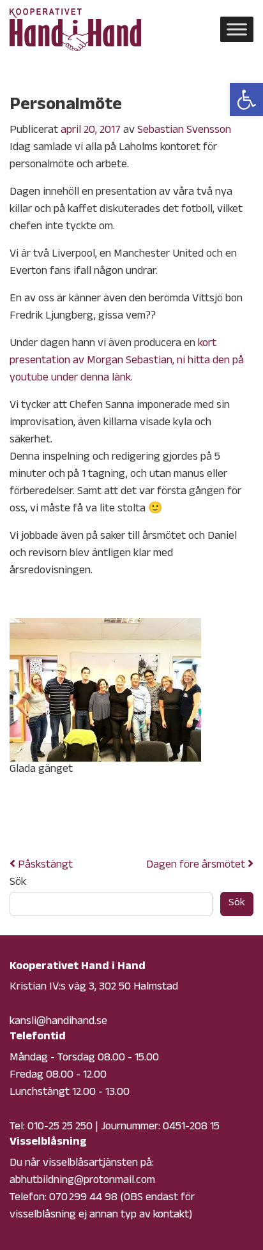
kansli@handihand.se (58, 1022)
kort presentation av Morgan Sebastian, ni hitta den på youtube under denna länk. (127, 361)
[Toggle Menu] (237, 30)
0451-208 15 (191, 1127)
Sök (18, 883)
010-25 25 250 (60, 1127)
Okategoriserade (114, 822)
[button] (246, 99)
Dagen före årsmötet (197, 865)
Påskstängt (44, 865)
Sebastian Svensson (184, 130)
